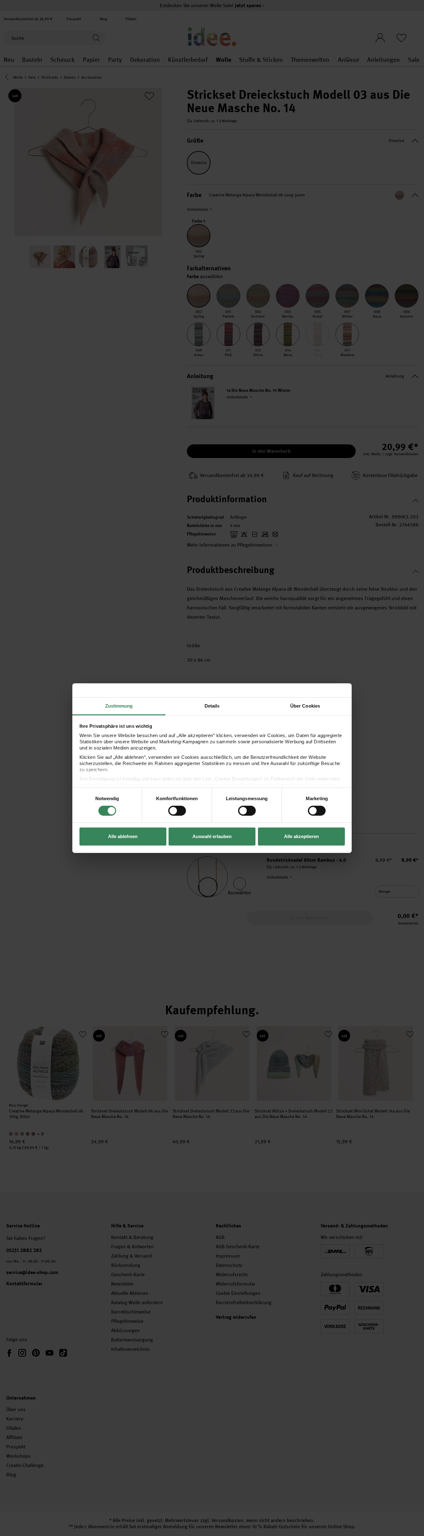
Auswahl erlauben (212, 836)
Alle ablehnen (123, 836)
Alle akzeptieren (301, 836)
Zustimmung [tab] (119, 705)
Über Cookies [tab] (305, 705)
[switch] (177, 811)
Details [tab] (212, 705)
